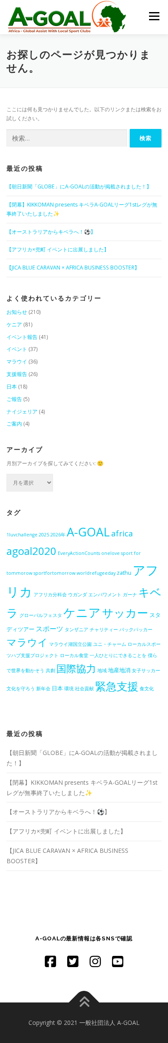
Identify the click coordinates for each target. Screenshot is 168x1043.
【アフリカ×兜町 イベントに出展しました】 (57, 249)
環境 (69, 689)
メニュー (154, 16)
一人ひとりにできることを (118, 655)
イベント (16, 349)
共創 (50, 670)
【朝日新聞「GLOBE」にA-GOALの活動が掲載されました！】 (79, 186)
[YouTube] (117, 961)
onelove (110, 553)
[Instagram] (95, 961)
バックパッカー (135, 629)
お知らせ (16, 312)
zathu (124, 572)
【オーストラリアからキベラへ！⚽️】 (51, 231)
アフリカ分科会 (50, 595)
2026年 (57, 535)
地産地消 (119, 670)
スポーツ (49, 628)
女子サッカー (146, 670)
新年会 (43, 689)
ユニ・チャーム (109, 644)
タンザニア (76, 629)
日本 (11, 386)
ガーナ (130, 595)
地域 (102, 670)
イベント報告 (21, 337)
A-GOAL (88, 532)
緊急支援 (116, 686)
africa (122, 533)
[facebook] (50, 961)
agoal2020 (31, 551)
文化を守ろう (20, 689)
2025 (44, 535)
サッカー (125, 612)
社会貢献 (84, 689)
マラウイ (16, 361)
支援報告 (16, 374)
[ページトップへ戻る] (84, 1002)
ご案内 (14, 423)
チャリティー (104, 629)
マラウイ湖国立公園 (70, 644)
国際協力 (76, 668)
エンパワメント (104, 595)
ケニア (14, 324)
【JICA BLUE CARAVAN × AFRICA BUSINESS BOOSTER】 (73, 267)
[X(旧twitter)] (72, 961)
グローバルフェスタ (40, 615)
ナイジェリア (21, 411)
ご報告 (14, 399)
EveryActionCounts (79, 553)
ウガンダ (77, 595)
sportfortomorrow (54, 573)
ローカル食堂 (74, 655)
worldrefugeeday (96, 573)
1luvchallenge (21, 535)
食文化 (147, 689)
